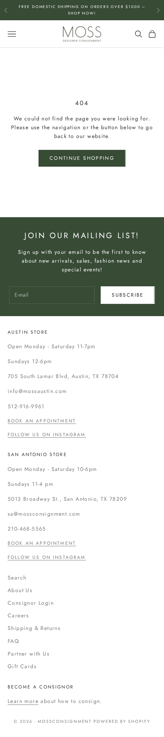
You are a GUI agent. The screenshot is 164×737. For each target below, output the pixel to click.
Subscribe (127, 295)
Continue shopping (82, 158)
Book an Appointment (42, 420)
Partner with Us (29, 653)
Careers (18, 615)
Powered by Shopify (121, 721)
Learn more (23, 701)
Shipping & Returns (34, 628)
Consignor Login (31, 603)
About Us (20, 590)
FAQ (13, 641)
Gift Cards (22, 666)
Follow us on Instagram (47, 434)
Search (17, 577)
